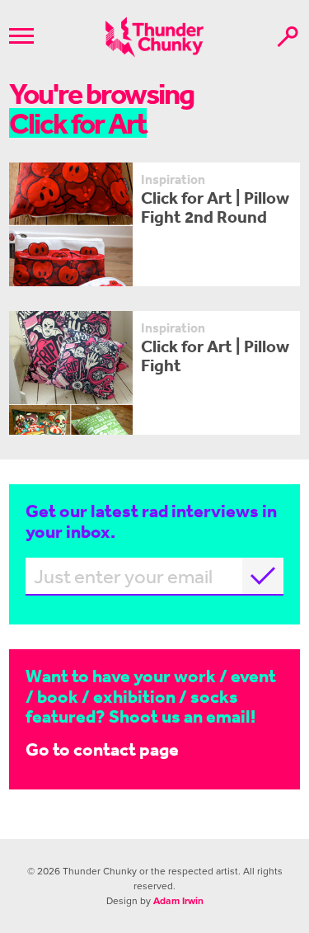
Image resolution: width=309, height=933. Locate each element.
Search (287, 36)
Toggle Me (21, 35)
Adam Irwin (178, 901)
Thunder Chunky (154, 37)
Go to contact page (102, 748)
